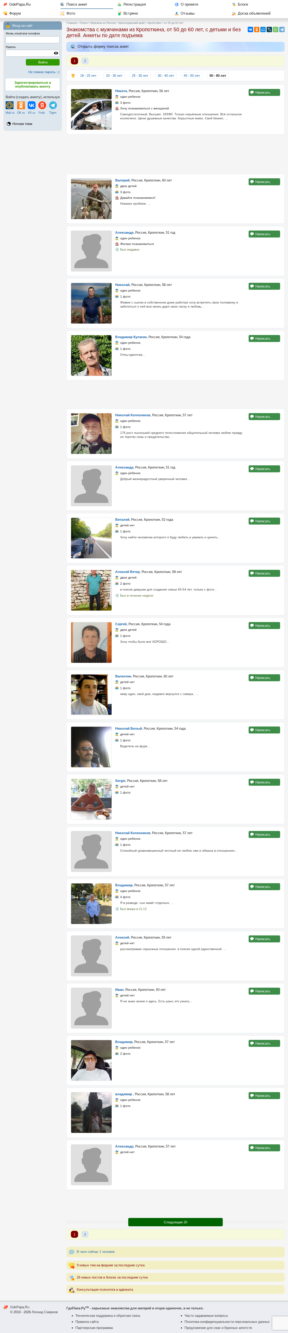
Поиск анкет (76, 4)
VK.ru (31, 112)
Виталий (122, 519)
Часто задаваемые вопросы (206, 1315)
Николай (122, 285)
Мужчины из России (103, 23)
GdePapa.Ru (20, 4)
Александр (124, 232)
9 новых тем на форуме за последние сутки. (111, 1265)
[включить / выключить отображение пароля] (56, 53)
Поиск (84, 23)
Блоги (243, 4)
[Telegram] (282, 29)
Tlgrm (52, 112)
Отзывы (188, 13)
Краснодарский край (132, 23)
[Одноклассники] (256, 29)
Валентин (123, 676)
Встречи (131, 13)
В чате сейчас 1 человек (96, 1252)
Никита (121, 91)
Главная (71, 23)
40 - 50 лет (192, 75)
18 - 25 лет (88, 75)
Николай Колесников (132, 415)
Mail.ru (10, 112)
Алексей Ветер (127, 572)
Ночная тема (22, 124)
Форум (15, 13)
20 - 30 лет (114, 75)
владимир (124, 1094)
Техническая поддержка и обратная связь (107, 1315)
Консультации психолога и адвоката (105, 1289)
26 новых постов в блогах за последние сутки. (112, 1277)
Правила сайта (87, 1322)
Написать (262, 92)
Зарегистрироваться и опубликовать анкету (32, 84)
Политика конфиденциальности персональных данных (227, 1322)
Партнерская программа (94, 1328)
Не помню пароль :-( (44, 72)
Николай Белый (128, 728)
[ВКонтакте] (250, 29)
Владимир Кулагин (131, 337)
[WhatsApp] (275, 29)
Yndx (41, 112)
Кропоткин (154, 23)
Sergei (120, 781)
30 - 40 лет (166, 75)
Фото (70, 13)
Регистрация (135, 4)
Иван (119, 989)
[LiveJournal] (269, 29)
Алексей (122, 937)
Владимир (124, 885)
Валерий (122, 180)
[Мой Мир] (263, 29)
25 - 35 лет (140, 75)
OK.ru (21, 112)
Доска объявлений (254, 13)
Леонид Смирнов (45, 1312)
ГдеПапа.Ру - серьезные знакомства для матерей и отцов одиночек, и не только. (135, 1308)
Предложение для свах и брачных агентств (218, 1328)
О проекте (189, 4)
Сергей (121, 624)
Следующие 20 (175, 1222)
